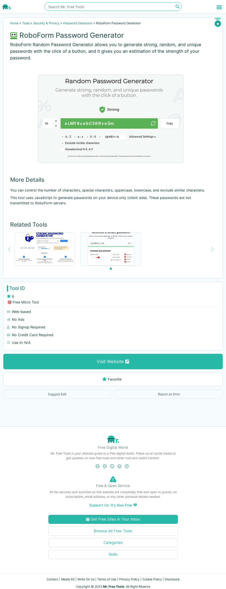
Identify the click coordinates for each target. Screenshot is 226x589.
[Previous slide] (9, 249)
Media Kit (68, 579)
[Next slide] (212, 249)
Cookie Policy (152, 579)
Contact (52, 579)
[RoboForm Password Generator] (111, 118)
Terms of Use (106, 579)
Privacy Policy (129, 579)
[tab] (111, 269)
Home (14, 23)
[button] (219, 7)
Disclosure (172, 579)
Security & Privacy (46, 23)
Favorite (115, 379)
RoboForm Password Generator (71, 35)
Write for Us (85, 579)
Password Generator (77, 23)
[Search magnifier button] (177, 6)
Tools (26, 23)
